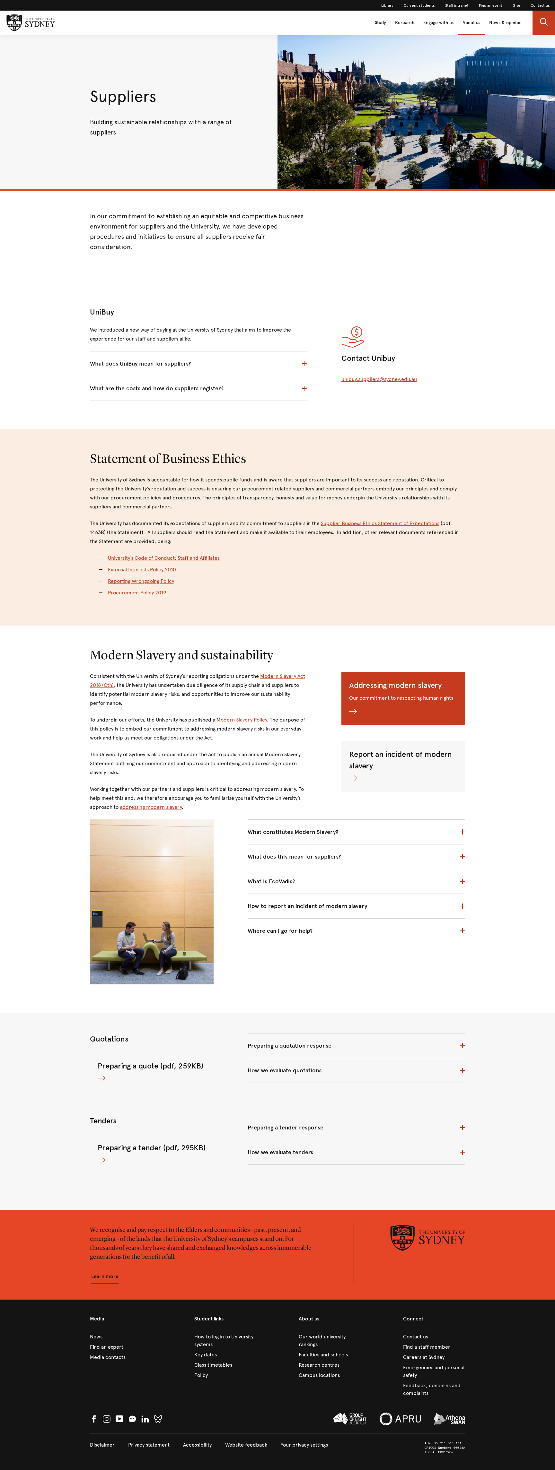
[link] (387, 5)
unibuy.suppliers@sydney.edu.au (379, 379)
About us (471, 22)
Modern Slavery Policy (241, 720)
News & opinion (505, 22)
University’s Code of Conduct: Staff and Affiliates (164, 558)
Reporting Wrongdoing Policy (141, 581)
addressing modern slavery (151, 807)
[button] (544, 23)
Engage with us (438, 22)
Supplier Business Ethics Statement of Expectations (380, 523)
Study (380, 22)
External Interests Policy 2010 (142, 569)
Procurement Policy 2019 (137, 593)
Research (404, 22)
